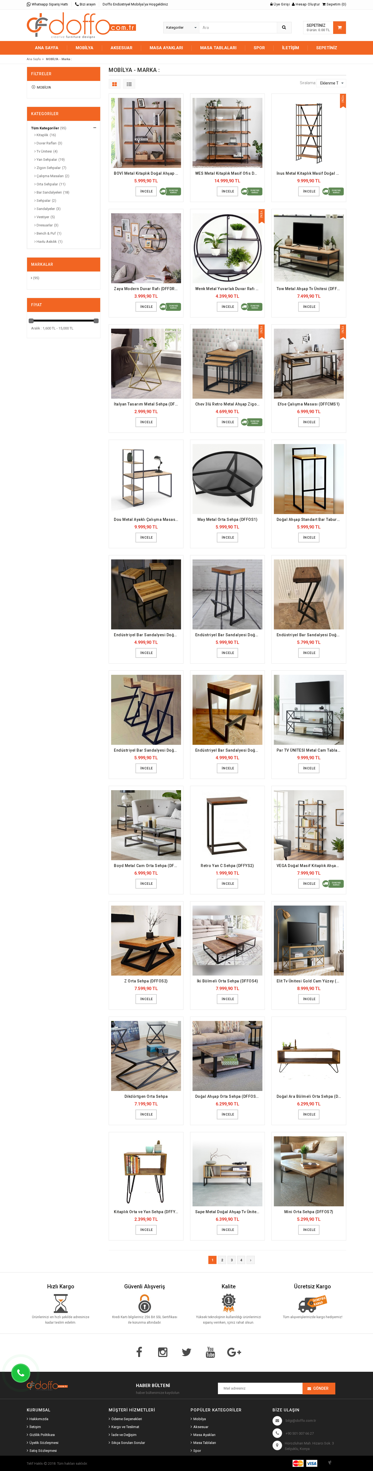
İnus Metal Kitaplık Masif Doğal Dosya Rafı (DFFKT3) (310, 173)
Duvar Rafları (46, 143)
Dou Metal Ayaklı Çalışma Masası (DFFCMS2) (147, 519)
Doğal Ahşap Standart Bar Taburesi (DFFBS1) (310, 519)
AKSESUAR (121, 47)
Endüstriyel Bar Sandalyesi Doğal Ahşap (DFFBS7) (147, 750)
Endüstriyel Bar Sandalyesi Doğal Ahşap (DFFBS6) (310, 635)
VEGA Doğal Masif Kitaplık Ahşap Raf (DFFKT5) (310, 865)
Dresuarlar (44, 225)
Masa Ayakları (204, 1435)
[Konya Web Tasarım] (336, 1461)
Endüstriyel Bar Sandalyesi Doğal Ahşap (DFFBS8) (228, 750)
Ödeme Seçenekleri (126, 1419)
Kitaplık (42, 135)
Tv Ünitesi (44, 151)
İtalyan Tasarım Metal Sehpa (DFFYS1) (147, 404)
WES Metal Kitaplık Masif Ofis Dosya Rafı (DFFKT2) (228, 173)
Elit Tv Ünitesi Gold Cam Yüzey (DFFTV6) (310, 981)
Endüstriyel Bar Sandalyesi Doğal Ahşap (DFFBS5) (228, 635)
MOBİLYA (84, 47)
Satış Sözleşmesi (43, 1451)
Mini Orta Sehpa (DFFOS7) (308, 1212)
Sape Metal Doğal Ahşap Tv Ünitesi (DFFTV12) (228, 1212)
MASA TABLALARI (218, 47)
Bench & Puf (46, 233)
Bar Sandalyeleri (49, 192)
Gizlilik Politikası (42, 1435)
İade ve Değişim (124, 1435)
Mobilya (199, 1419)
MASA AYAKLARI (166, 47)
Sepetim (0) (335, 4)
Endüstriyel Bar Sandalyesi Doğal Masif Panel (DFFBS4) (147, 635)
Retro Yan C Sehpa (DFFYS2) (227, 865)
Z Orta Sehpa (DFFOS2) (146, 981)
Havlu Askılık (46, 242)
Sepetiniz (326, 47)
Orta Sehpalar (47, 184)
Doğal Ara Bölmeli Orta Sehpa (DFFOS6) (310, 1096)
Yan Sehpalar (46, 159)
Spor (197, 1451)
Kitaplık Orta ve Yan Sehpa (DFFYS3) (147, 1212)
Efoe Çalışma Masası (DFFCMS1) (309, 404)
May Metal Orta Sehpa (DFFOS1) (227, 519)
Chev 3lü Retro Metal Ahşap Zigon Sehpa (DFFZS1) (228, 404)
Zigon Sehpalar (48, 168)
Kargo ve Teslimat (125, 1427)
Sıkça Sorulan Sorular (128, 1443)
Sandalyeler (45, 209)
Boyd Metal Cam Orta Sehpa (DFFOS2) (147, 865)
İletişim (290, 47)
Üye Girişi (281, 4)
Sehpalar (43, 201)
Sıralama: (308, 83)
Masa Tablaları (204, 1443)
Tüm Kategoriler (45, 128)
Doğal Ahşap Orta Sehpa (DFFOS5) (227, 1096)
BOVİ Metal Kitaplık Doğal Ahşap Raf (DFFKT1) (147, 173)
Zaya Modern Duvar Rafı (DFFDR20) (147, 289)
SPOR (259, 47)
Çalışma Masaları (50, 176)
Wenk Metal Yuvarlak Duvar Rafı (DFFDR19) (228, 289)
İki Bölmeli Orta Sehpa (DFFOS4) (227, 981)
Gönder (320, 1388)
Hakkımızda (38, 1419)
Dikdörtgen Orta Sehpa (146, 1096)
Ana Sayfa (46, 47)
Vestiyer (42, 217)
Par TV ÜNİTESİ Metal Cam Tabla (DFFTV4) (310, 750)
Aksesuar (200, 1427)
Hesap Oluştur (307, 4)
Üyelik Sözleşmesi (43, 1443)
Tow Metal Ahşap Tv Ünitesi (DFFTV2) (310, 289)
